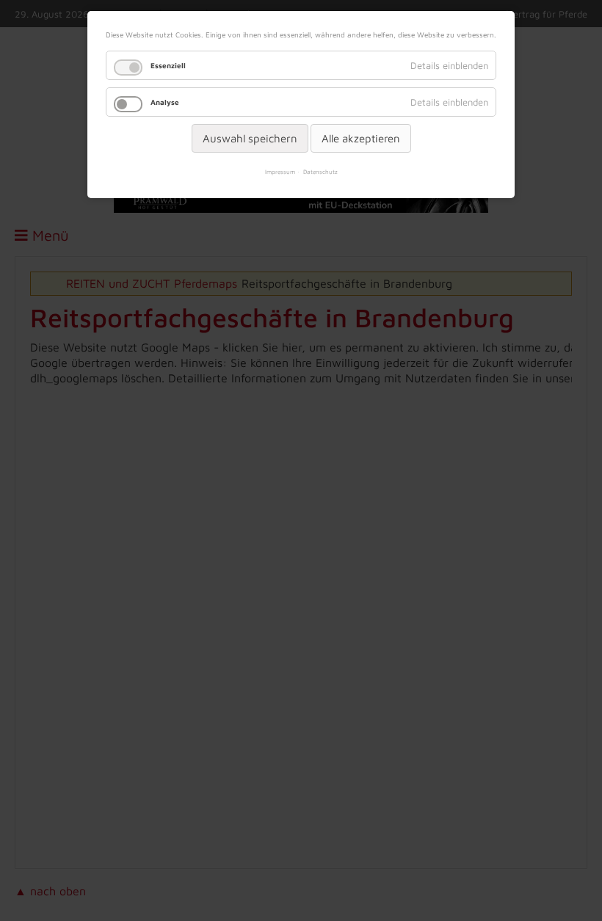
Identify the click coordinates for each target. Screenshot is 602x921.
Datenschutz (320, 171)
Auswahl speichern (250, 138)
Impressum (280, 171)
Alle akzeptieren (361, 138)
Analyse (164, 102)
